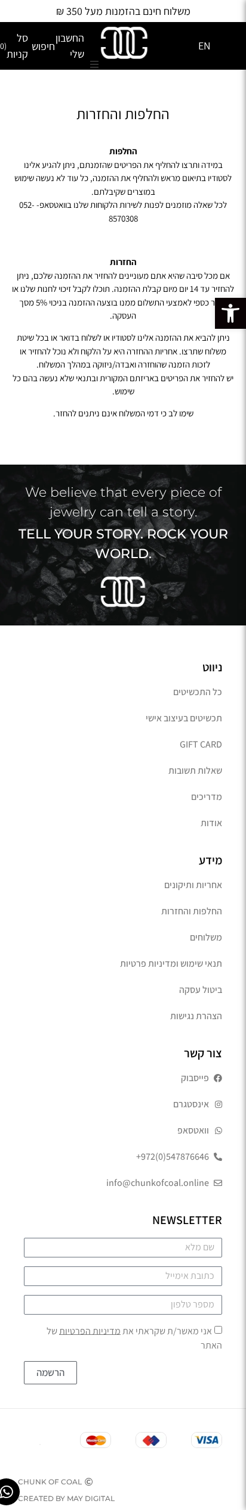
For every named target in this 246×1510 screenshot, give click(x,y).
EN (204, 45)
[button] (230, 313)
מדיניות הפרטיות (90, 1330)
